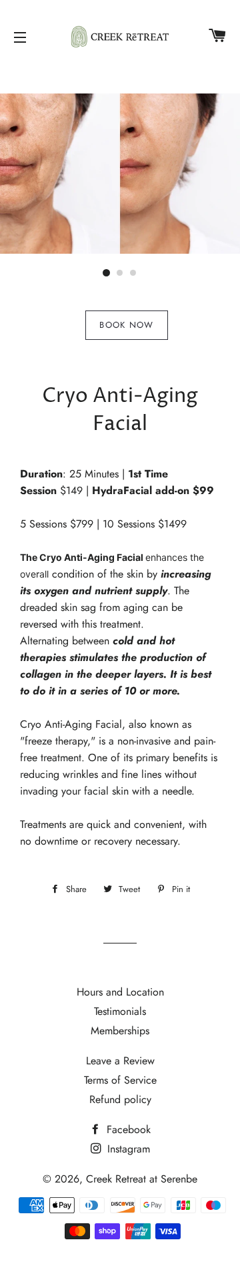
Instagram (127, 1148)
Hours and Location (120, 992)
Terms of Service (120, 1080)
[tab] (126, 325)
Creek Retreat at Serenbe (141, 1179)
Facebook (127, 1129)
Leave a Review (120, 1060)
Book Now (126, 325)
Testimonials (120, 1011)
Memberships (120, 1030)
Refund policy (120, 1099)
